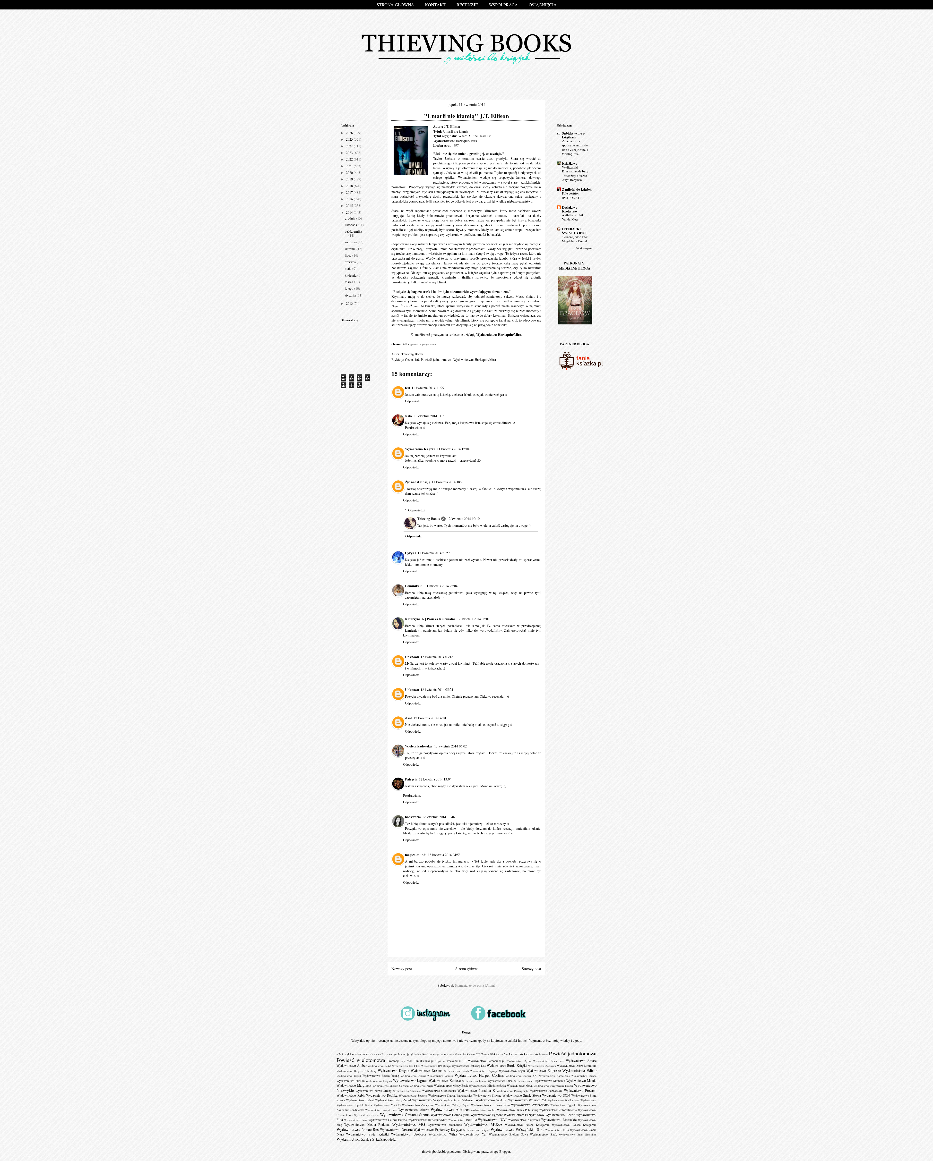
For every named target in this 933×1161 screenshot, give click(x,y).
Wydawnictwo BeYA (379, 1066)
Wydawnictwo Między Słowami (391, 1085)
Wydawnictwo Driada (456, 1071)
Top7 (438, 1061)
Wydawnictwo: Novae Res (358, 1129)
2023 (350, 152)
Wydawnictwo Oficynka (407, 1091)
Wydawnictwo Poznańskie (545, 1091)
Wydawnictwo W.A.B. (491, 1100)
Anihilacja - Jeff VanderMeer (572, 217)
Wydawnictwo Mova (520, 1086)
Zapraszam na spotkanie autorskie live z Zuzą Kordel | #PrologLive (575, 147)
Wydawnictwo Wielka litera (563, 1100)
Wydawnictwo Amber (352, 1065)
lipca (348, 255)
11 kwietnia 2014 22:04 (441, 586)
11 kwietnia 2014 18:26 (448, 482)
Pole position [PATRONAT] (571, 195)
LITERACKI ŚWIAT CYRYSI (574, 230)
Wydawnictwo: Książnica (524, 1120)
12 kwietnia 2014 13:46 (438, 816)
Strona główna (466, 968)
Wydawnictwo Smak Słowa (521, 1095)
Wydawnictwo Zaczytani (418, 1105)
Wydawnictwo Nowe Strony (373, 1091)
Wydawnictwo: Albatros (450, 1109)
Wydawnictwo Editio (579, 1070)
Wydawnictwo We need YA (527, 1100)
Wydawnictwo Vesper (427, 1100)
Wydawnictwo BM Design (436, 1066)
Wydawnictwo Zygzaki (563, 1105)
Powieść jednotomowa (436, 359)
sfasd (408, 717)
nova (451, 1054)
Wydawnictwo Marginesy (354, 1085)
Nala (408, 415)
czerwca (351, 262)
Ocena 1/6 (460, 1054)
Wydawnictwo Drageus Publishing (356, 1071)
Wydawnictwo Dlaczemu (542, 1066)
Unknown (412, 656)
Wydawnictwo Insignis (379, 1081)
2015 (350, 205)
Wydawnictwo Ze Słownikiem (490, 1105)
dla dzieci (375, 1054)
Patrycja (411, 779)
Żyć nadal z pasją (417, 481)
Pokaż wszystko (584, 248)
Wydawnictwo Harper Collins (479, 1075)
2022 (350, 159)
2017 (350, 192)
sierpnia (350, 248)
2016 (350, 199)
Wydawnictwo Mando (581, 1080)
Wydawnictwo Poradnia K (476, 1090)
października (353, 231)
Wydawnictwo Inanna (584, 1075)
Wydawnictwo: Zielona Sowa (508, 1134)
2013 (350, 303)
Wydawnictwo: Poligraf (476, 1130)
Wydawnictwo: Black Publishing (517, 1110)
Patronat (543, 1054)
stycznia (351, 295)
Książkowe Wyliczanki (570, 165)
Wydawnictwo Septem (413, 1095)
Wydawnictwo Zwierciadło (530, 1104)
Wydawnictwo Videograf (459, 1100)
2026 (350, 132)
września (351, 242)
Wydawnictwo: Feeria (560, 1114)
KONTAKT (435, 5)
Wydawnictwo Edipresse (544, 1070)
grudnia (350, 218)
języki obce (414, 1054)
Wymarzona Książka (420, 448)
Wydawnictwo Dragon (393, 1070)
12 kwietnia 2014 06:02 (450, 746)
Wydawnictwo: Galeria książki (387, 1120)
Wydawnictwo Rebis (351, 1095)
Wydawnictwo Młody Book (451, 1086)
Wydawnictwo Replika (381, 1095)
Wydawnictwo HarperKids (554, 1075)
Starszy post (531, 968)
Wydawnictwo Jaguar (410, 1080)
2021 (350, 166)
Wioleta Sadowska (419, 746)
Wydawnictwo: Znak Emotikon (577, 1134)
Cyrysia (410, 552)
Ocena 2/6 (473, 1054)
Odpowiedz (413, 401)
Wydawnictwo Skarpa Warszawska (450, 1095)
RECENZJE (467, 5)
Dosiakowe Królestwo (569, 209)
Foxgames (387, 1054)
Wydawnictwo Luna (500, 1081)
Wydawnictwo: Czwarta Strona (405, 1114)
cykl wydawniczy (357, 1054)
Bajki (341, 1054)
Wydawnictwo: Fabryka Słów (524, 1114)
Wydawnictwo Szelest (360, 1100)
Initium (402, 1054)
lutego (349, 288)
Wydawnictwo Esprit (349, 1075)
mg (446, 1054)
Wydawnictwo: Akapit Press (381, 1110)
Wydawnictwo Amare (581, 1060)
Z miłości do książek (577, 189)
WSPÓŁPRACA (503, 5)
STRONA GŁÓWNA (395, 5)
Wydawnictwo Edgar (512, 1071)
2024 (350, 146)
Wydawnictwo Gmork (440, 1075)
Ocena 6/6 (531, 1054)
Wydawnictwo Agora (518, 1061)
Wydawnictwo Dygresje (483, 1071)
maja (348, 268)
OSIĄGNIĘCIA (543, 5)
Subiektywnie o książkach (573, 135)
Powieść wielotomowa (361, 1059)
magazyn (438, 1054)
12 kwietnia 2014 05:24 (437, 689)
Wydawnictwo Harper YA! (521, 1075)
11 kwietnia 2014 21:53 (434, 553)
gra (395, 1054)
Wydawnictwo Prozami (580, 1090)
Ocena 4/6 (412, 359)
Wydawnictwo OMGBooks (439, 1091)
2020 (350, 172)
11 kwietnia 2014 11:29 (428, 387)
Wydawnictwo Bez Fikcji (406, 1066)
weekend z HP (456, 1061)
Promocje (393, 1061)
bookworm (413, 816)
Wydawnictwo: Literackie (559, 1119)
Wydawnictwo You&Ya (387, 1105)
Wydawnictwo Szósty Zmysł (393, 1100)
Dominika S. (414, 585)
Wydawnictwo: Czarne (366, 1115)
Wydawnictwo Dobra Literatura (576, 1066)
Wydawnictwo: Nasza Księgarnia (574, 1125)
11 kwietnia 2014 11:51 (429, 416)
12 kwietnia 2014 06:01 (430, 718)
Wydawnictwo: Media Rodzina (366, 1124)
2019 (350, 179)
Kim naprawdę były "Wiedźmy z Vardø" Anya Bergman (575, 175)
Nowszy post (401, 968)
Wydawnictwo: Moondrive (444, 1125)
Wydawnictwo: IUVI (492, 1119)
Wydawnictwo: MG (408, 1124)
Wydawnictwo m (523, 1081)
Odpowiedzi (416, 510)
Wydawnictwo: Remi (557, 1130)
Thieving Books (428, 518)
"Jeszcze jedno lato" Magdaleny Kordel (575, 239)
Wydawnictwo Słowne (487, 1095)
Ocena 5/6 (516, 1054)
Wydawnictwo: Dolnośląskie (450, 1114)
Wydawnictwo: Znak (543, 1134)
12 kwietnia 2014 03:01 (473, 619)
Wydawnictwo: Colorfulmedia (558, 1110)
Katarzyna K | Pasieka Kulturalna (430, 618)
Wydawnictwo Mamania (549, 1081)
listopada (351, 224)
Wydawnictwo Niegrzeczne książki (553, 1085)
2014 (350, 212)
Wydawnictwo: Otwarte (396, 1129)
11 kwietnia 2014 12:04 (453, 449)
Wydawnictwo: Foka (355, 1120)
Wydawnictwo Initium (351, 1081)
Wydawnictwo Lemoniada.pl (486, 1061)
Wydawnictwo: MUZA (483, 1124)
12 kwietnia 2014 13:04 (435, 779)
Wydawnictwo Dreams (426, 1070)
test (407, 387)
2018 (350, 186)
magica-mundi (415, 854)
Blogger (504, 1151)
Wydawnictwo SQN (556, 1095)
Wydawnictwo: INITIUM (462, 1120)
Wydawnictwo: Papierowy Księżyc (438, 1129)
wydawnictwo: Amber (483, 1110)
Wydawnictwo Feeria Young (380, 1076)
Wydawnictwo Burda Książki (507, 1065)
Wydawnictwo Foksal (413, 1075)
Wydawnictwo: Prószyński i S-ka (517, 1129)
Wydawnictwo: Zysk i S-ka (358, 1139)
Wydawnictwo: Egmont (486, 1114)
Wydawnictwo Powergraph (512, 1091)
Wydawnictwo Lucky (474, 1081)
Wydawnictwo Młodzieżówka (487, 1086)
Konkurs (427, 1054)
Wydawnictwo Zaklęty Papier (452, 1105)
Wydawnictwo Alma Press (548, 1061)
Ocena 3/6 (487, 1054)
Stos (409, 1061)
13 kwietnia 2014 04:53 (444, 854)
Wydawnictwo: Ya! (473, 1134)
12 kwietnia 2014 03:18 (437, 656)
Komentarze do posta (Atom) (475, 985)
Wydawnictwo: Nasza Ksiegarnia (527, 1125)
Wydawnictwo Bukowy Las (469, 1066)
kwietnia (351, 275)
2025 (350, 139)
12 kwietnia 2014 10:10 (463, 518)
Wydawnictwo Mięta (421, 1085)
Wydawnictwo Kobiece (445, 1080)
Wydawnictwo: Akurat (413, 1109)
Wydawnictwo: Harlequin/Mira (474, 359)
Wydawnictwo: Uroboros (408, 1134)
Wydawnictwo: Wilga (443, 1134)
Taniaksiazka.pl (424, 1061)
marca (349, 282)
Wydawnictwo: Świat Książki (367, 1134)
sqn (403, 1061)
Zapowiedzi (388, 1139)
